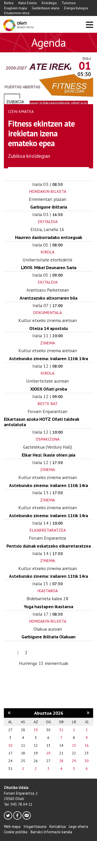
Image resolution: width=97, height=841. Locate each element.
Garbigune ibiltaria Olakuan (48, 637)
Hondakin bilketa (47, 191)
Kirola (47, 251)
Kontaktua (57, 826)
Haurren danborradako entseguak (48, 237)
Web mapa (12, 826)
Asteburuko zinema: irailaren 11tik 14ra (48, 358)
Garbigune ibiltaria (48, 207)
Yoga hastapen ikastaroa (48, 606)
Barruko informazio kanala (51, 831)
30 (87, 760)
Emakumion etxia (16, 13)
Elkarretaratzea (47, 530)
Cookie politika (15, 831)
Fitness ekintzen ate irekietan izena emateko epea (41, 133)
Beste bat (48, 403)
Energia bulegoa (76, 8)
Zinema (47, 342)
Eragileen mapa (15, 8)
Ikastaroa (47, 590)
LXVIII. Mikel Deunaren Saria (48, 267)
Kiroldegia (49, 3)
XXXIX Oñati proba (48, 389)
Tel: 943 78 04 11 (18, 804)
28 (61, 760)
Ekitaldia (47, 221)
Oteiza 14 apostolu (48, 328)
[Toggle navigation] (89, 25)
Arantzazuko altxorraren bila (48, 298)
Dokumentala (47, 312)
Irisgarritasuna (35, 826)
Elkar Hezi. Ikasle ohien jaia (48, 455)
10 (10, 745)
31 (61, 730)
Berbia (8, 3)
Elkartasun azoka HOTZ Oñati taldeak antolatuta (41, 421)
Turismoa (69, 3)
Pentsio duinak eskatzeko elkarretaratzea (48, 546)
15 (74, 745)
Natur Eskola (27, 3)
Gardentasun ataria (45, 8)
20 (48, 753)
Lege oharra (78, 826)
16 (87, 745)
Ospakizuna (47, 439)
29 (36, 730)
